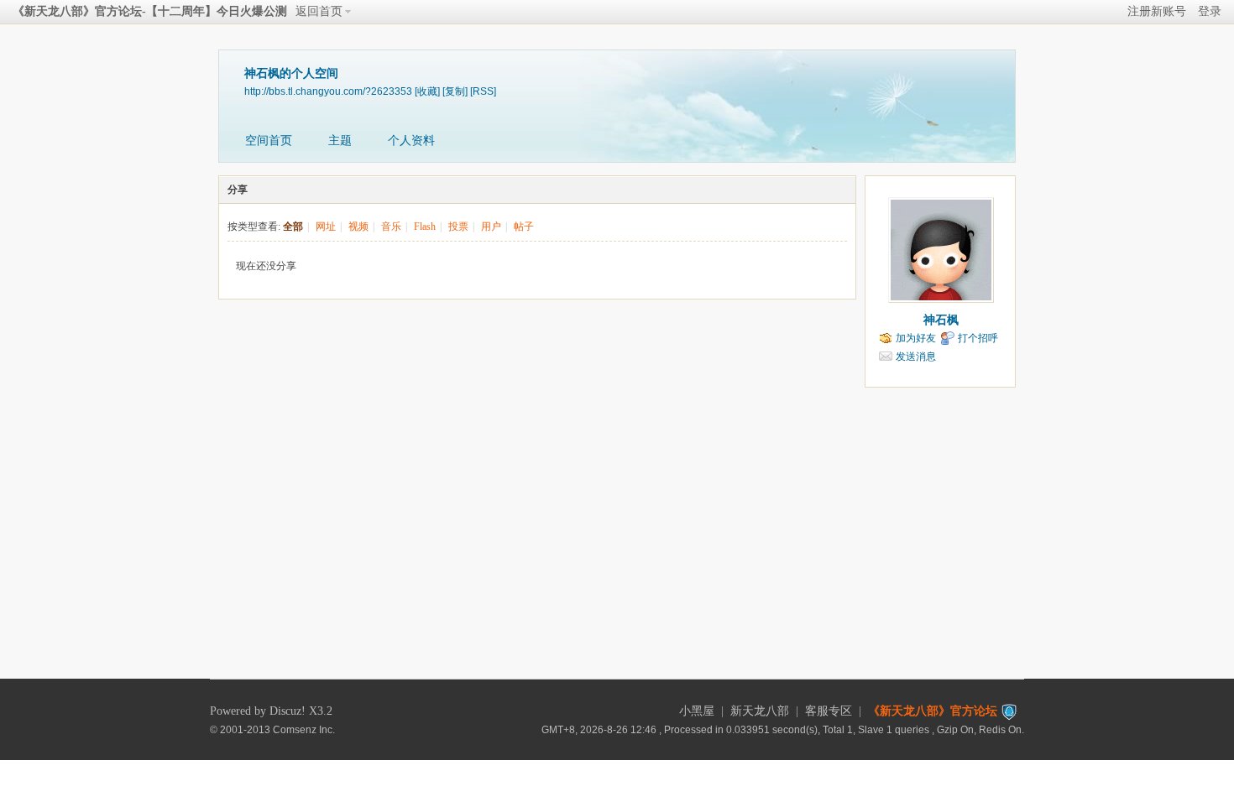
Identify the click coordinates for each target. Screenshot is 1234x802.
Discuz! (287, 711)
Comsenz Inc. (304, 729)
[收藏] (427, 91)
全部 (293, 226)
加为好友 (916, 338)
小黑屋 (696, 711)
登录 (1209, 11)
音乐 (391, 226)
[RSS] (483, 91)
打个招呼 (978, 338)
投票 (458, 226)
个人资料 (411, 140)
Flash (425, 226)
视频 (358, 226)
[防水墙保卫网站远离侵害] (1009, 711)
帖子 (524, 226)
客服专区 (828, 711)
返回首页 (318, 11)
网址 (326, 226)
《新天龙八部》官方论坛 (932, 711)
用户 (491, 226)
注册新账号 (1156, 11)
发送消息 (916, 356)
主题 (340, 140)
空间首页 (268, 140)
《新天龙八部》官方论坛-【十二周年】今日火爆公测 (150, 11)
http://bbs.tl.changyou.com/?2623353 (328, 91)
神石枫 (941, 320)
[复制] (455, 91)
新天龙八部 (759, 711)
